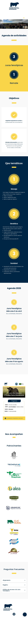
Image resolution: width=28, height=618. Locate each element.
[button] (25, 614)
